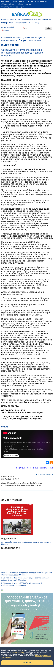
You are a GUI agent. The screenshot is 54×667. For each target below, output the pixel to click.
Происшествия (34, 40)
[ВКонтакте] (47, 462)
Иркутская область (8, 19)
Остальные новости (44, 474)
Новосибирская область (18, 483)
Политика (18, 37)
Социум (39, 37)
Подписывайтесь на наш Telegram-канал (34, 468)
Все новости (6, 37)
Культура (5, 40)
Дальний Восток (16, 23)
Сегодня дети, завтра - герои (12, 7)
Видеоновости (10, 44)
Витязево (21, 485)
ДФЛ (31, 483)
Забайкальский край (43, 19)
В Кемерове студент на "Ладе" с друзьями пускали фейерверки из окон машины (22, 584)
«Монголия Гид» (7, 4)
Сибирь (5, 23)
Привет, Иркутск (24, 4)
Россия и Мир (34, 23)
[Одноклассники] (51, 462)
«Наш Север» (18, 1)
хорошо (27, 663)
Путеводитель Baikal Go (37, 1)
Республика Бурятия (26, 19)
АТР (25, 23)
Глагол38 (5, 1)
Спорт (22, 40)
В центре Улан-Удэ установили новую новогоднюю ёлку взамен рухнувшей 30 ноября (25, 579)
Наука (14, 40)
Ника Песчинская (33, 485)
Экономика (29, 37)
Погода (6, 30)
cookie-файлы (18, 652)
